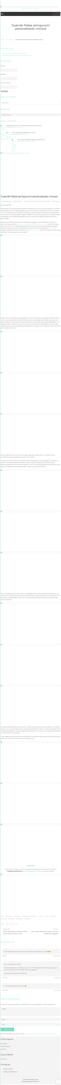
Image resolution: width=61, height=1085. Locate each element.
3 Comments (55, 201)
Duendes (47, 201)
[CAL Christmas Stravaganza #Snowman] (8, 136)
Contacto (3, 1049)
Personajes (19, 918)
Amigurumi (10, 39)
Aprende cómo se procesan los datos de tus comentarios (41, 1034)
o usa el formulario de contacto (32, 871)
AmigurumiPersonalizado (38, 201)
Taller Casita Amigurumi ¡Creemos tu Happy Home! (18, 55)
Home (2, 39)
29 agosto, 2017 (17, 201)
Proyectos (27, 918)
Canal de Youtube (5, 1046)
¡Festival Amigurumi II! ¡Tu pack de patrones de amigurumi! (24, 125)
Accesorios (9, 916)
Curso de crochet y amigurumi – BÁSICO (15, 53)
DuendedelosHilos (18, 127)
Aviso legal (4, 1043)
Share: (2, 923)
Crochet (53, 916)
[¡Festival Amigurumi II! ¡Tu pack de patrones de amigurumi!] (3, 132)
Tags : (2, 916)
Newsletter (4, 1059)
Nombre (3, 66)
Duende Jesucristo (34, 230)
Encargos (11, 918)
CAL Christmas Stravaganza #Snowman (23, 132)
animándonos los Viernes (39, 224)
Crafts (47, 916)
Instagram (51, 228)
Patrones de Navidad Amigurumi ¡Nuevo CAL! (31, 139)
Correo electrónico (6, 83)
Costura (41, 916)
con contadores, (27, 224)
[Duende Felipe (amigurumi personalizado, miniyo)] (30, 167)
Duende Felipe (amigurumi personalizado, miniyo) (29, 196)
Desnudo (19, 224)
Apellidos (3, 74)
